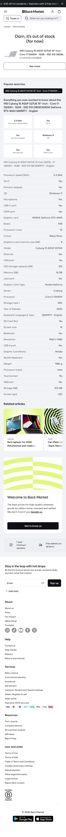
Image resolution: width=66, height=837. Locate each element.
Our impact (10, 616)
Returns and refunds (15, 658)
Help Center (11, 649)
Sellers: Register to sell (16, 694)
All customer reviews (15, 730)
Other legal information (16, 774)
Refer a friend (11, 673)
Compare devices (13, 725)
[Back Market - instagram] (7, 630)
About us (9, 608)
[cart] (59, 12)
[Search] (26, 18)
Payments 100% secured (17, 702)
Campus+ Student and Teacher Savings (24, 690)
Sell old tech (11, 685)
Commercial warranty (15, 677)
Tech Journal (11, 721)
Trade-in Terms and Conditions (20, 761)
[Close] (62, 3)
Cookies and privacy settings (19, 765)
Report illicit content (14, 782)
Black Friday (10, 738)
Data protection (12, 770)
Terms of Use (11, 753)
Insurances (10, 681)
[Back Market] (33, 11)
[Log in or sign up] (52, 12)
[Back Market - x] (34, 630)
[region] (33, 430)
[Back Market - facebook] (27, 630)
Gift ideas (9, 734)
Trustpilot (9, 625)
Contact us (10, 645)
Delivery (9, 654)
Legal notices (11, 778)
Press (7, 612)
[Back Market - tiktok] (14, 630)
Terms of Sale (11, 757)
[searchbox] (45, 18)
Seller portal (10, 698)
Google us (36, 511)
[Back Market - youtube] (20, 630)
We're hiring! (11, 621)
